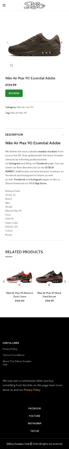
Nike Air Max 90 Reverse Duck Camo (19, 294)
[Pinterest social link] (24, 119)
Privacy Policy (10, 349)
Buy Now (14, 93)
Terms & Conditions (14, 355)
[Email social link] (19, 119)
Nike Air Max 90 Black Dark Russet (49, 294)
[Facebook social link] (15, 119)
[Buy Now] (20, 285)
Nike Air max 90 (25, 107)
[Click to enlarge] (11, 65)
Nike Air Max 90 (19, 112)
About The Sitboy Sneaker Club (17, 363)
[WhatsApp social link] (28, 119)
